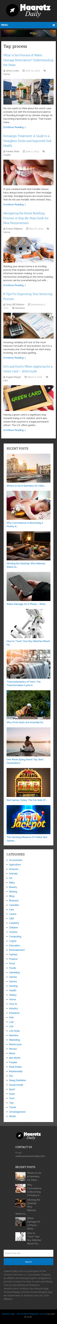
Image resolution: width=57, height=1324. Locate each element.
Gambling (14, 972)
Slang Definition (17, 1080)
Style (12, 1093)
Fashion (13, 954)
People (13, 1062)
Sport (12, 1089)
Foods (12, 968)
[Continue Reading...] (14, 127)
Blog (11, 896)
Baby (12, 882)
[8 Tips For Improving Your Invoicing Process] (28, 325)
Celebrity (14, 923)
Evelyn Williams (14, 228)
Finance (13, 959)
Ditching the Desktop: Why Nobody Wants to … (27, 1206)
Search (28, 1262)
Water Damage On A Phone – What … (33, 1223)
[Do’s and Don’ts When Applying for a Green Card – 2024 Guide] (28, 398)
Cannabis (14, 905)
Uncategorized (17, 1111)
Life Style (14, 1031)
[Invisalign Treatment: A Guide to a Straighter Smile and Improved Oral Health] (28, 172)
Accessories (15, 860)
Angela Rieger (13, 377)
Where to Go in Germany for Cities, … (34, 1176)
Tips (11, 1102)
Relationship (16, 1071)
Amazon (13, 869)
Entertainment (17, 950)
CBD (11, 918)
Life (5, 380)
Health (7, 155)
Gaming (13, 986)
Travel (12, 1107)
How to (13, 1004)
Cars (11, 909)
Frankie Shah (12, 151)
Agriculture (15, 864)
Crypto (13, 941)
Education (14, 945)
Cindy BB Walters (15, 304)
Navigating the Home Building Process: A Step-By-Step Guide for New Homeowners (26, 218)
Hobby (13, 995)
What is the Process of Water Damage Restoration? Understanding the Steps (28, 60)
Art (10, 878)
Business (20, 308)
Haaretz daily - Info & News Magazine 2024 (23, 1314)
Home (6, 74)
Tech (11, 1098)
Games (13, 977)
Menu (4, 25)
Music (12, 1053)
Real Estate (15, 1066)
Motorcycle (15, 1044)
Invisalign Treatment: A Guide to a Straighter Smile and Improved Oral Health (27, 140)
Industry (13, 1008)
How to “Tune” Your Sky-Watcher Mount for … (34, 1238)
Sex (11, 1075)
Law (11, 1022)
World (12, 1116)
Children (13, 927)
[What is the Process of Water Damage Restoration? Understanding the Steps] (28, 92)
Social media (16, 1084)
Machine (13, 1035)
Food (12, 963)
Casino (12, 914)
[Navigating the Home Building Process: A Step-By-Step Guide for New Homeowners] (28, 250)
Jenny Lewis (12, 70)
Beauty (13, 887)
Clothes (13, 932)
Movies (13, 1049)
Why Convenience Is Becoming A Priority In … (34, 1190)
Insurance (14, 1013)
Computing (15, 936)
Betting (13, 891)
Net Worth (14, 1058)
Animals (13, 873)
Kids (11, 1017)
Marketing (14, 1040)
